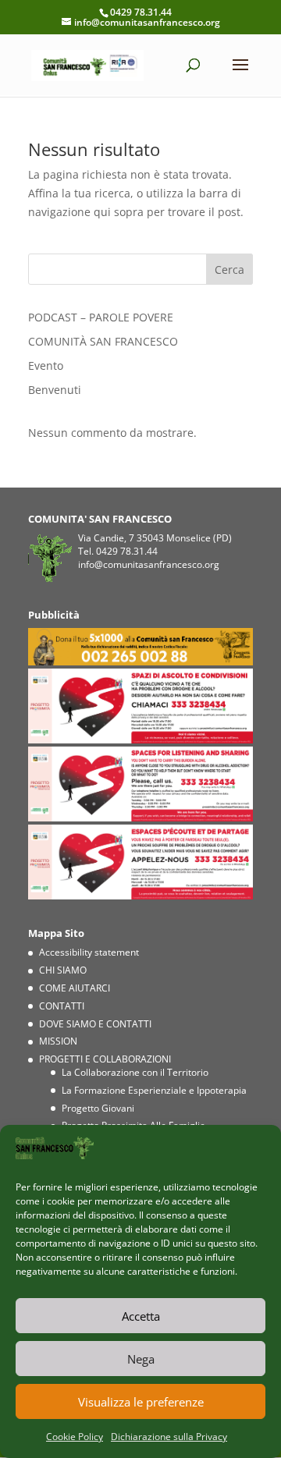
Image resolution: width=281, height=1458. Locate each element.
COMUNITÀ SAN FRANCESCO (103, 341)
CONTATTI (61, 1006)
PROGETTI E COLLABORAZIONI (105, 1059)
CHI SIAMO (63, 970)
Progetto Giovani (98, 1108)
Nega (141, 1359)
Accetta (141, 1316)
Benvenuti (54, 389)
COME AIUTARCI (74, 988)
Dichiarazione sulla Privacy (169, 1436)
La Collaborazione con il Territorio (135, 1072)
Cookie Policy (74, 1436)
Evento (45, 365)
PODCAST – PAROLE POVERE (100, 317)
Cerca (229, 269)
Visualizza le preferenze (141, 1402)
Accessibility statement (89, 952)
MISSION (58, 1041)
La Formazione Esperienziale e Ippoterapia (154, 1090)
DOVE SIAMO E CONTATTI (95, 1024)
